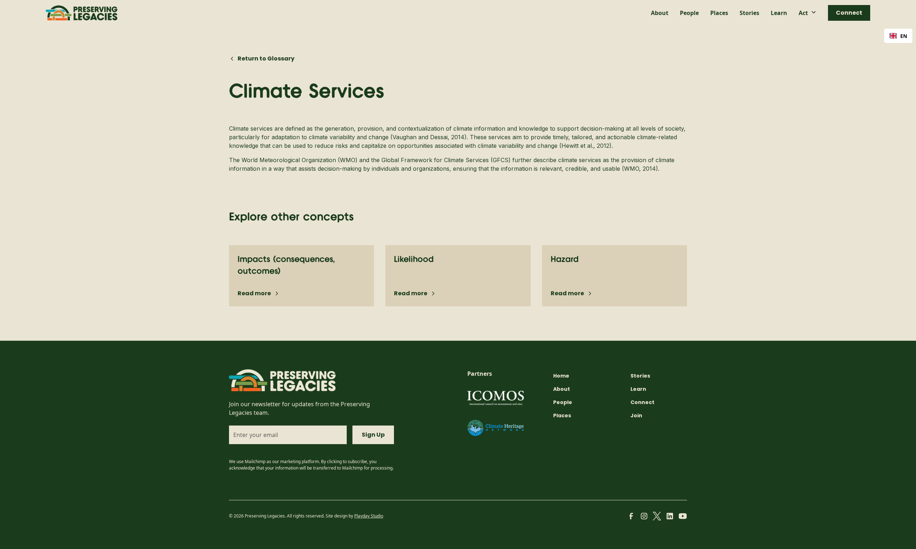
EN (903, 36)
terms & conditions (297, 454)
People (689, 13)
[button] (807, 13)
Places (719, 13)
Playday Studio (368, 516)
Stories (749, 13)
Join (636, 415)
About (659, 13)
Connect (849, 13)
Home (561, 375)
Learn (779, 13)
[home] (81, 12)
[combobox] (898, 36)
